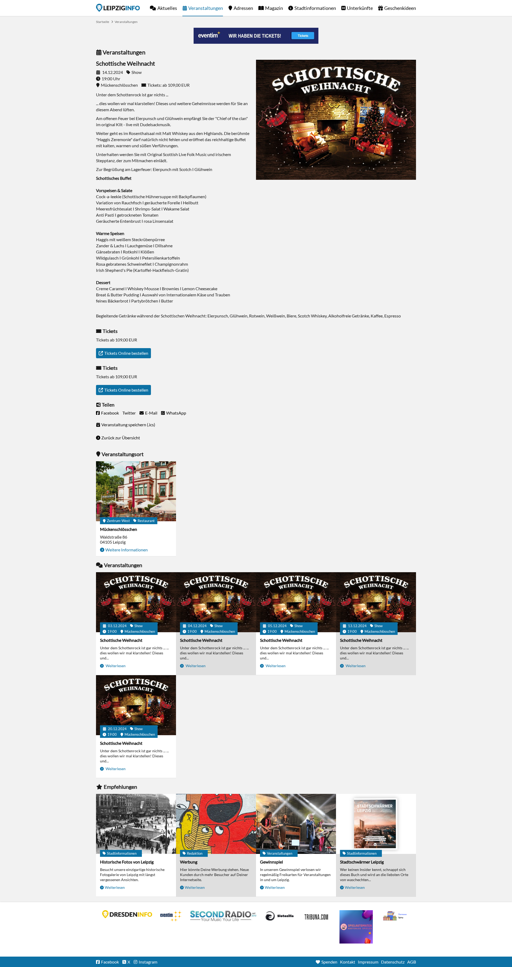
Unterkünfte (360, 8)
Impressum (368, 961)
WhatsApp (176, 412)
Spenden (329, 961)
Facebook (110, 412)
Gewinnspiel (271, 861)
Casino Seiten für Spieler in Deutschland (279, 916)
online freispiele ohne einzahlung (356, 927)
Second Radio (223, 916)
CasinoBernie (316, 916)
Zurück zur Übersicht (120, 437)
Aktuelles (167, 8)
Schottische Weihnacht (121, 640)
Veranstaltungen (205, 8)
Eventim (171, 916)
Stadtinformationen (315, 8)
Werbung (188, 861)
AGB (411, 961)
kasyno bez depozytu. (395, 916)
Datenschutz (393, 961)
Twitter (129, 412)
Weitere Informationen (126, 549)
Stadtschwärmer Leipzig (362, 861)
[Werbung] (216, 824)
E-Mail (151, 412)
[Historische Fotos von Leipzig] (136, 824)
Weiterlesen (115, 665)
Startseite (118, 8)
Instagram (148, 961)
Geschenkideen (400, 8)
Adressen (243, 8)
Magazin (274, 8)
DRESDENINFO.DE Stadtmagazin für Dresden (127, 914)
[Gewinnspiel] (296, 824)
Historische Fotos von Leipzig (127, 861)
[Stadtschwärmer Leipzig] (376, 824)
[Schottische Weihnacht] (136, 602)
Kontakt (347, 961)
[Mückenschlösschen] (136, 491)
